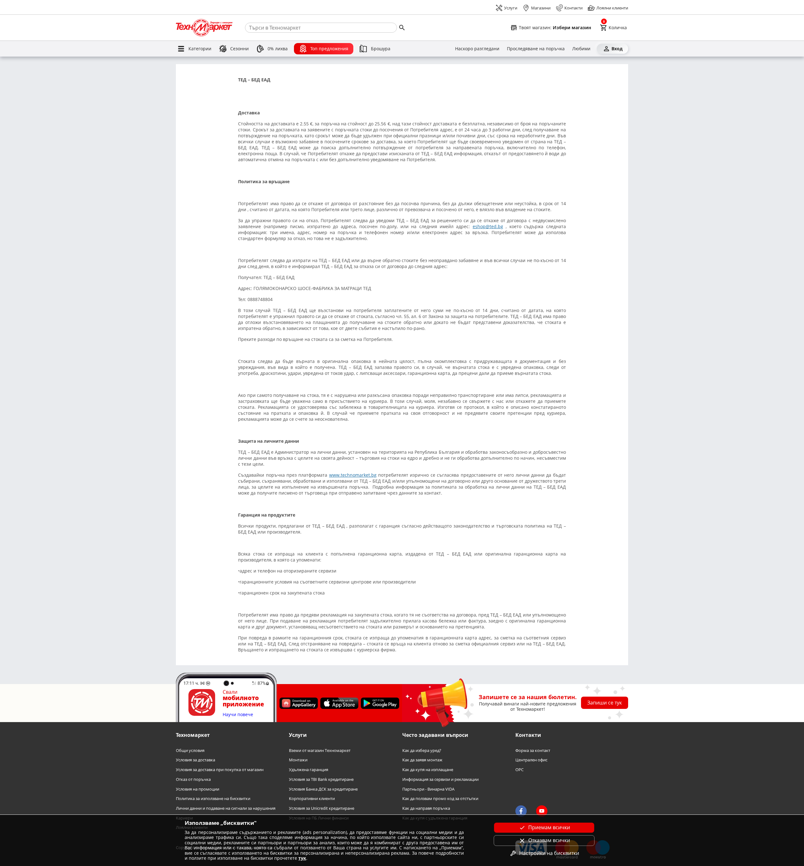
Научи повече (238, 714)
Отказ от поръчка (193, 779)
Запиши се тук (604, 702)
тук (302, 858)
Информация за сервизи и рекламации (440, 779)
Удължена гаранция (308, 769)
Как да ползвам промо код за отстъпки (440, 798)
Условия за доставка (195, 760)
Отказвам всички (549, 840)
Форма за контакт (532, 750)
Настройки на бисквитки (549, 853)
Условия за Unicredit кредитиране (321, 808)
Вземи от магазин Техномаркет (319, 750)
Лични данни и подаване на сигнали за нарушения (225, 808)
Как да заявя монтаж (422, 760)
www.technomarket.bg (353, 475)
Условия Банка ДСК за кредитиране (323, 789)
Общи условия (190, 750)
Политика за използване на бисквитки (213, 798)
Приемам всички (549, 827)
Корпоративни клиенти (312, 798)
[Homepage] (204, 28)
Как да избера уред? (421, 750)
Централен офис (531, 760)
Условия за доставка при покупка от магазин (219, 769)
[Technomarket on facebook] (521, 811)
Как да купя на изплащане (427, 769)
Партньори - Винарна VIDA (428, 789)
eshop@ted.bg (488, 226)
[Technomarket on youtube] (541, 811)
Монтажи (298, 760)
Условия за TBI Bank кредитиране (321, 779)
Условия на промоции (197, 789)
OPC (519, 769)
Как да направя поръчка (426, 808)
